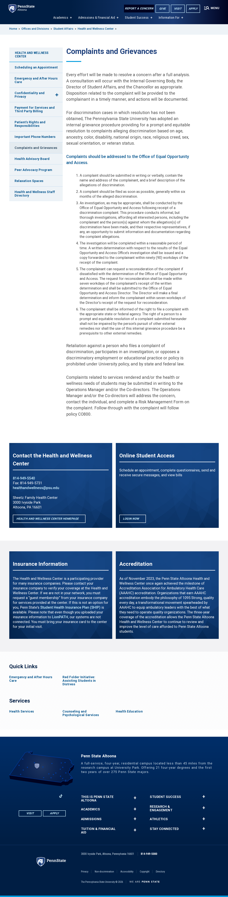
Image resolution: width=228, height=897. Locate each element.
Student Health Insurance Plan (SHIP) (70, 607)
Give (162, 8)
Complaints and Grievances (36, 148)
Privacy (84, 871)
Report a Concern (139, 8)
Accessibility (126, 871)
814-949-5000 (149, 854)
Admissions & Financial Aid (96, 17)
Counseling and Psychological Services (81, 713)
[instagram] (32, 796)
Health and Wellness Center (96, 28)
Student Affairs (63, 28)
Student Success (137, 17)
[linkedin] (51, 796)
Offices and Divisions (35, 28)
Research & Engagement (161, 808)
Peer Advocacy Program (33, 170)
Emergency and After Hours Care (36, 80)
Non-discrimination (104, 871)
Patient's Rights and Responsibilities (30, 124)
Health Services (21, 711)
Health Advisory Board (32, 159)
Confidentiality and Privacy (30, 94)
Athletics (159, 819)
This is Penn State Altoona (97, 798)
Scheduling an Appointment (36, 67)
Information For (169, 17)
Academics (60, 17)
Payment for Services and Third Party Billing (35, 109)
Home (13, 28)
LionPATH (60, 617)
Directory (160, 871)
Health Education (129, 711)
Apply (193, 8)
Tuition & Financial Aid (98, 830)
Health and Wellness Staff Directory (35, 193)
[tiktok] (60, 796)
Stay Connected (164, 829)
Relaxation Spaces (29, 181)
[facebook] (23, 796)
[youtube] (42, 796)
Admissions (91, 819)
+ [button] (135, 798)
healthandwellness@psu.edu (36, 488)
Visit (178, 8)
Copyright (144, 871)
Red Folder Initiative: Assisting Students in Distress (79, 680)
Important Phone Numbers (35, 137)
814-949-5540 (24, 478)
